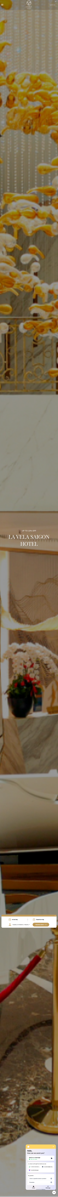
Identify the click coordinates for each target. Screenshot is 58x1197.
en (55, 1)
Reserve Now (39, 924)
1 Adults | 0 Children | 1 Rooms (20, 924)
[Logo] (29, 4)
